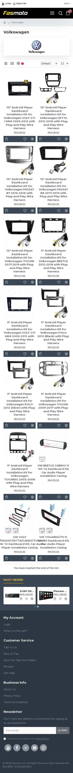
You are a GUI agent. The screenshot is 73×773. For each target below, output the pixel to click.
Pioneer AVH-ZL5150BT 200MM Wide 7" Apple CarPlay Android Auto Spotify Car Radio (61, 591)
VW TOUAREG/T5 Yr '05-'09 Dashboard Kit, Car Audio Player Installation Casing (53, 542)
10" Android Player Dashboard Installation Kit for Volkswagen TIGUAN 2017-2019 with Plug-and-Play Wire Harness (19, 261)
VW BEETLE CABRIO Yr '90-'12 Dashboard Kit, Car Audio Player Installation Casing (53, 471)
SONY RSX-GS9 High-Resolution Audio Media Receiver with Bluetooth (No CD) (27, 591)
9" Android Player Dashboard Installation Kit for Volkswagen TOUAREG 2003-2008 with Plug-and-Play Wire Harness (19, 476)
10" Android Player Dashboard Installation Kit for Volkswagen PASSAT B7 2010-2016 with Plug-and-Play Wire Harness (19, 189)
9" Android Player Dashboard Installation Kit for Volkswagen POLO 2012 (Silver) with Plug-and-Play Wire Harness (20, 404)
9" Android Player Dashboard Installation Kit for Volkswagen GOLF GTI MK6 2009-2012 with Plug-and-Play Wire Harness (19, 333)
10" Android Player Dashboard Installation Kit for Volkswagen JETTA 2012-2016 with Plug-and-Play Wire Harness (53, 118)
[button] (35, 606)
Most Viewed (13, 579)
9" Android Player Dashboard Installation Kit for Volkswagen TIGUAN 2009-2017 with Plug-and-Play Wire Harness (53, 404)
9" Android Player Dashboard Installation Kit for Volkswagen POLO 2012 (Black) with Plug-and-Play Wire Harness (53, 333)
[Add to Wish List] (25, 558)
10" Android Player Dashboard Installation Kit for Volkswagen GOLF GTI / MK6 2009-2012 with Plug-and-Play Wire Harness (19, 118)
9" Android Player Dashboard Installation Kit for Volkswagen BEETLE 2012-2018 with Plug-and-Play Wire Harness (53, 261)
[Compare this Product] (32, 558)
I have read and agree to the (28, 738)
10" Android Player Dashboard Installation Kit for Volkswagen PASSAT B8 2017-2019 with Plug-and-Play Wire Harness (53, 189)
